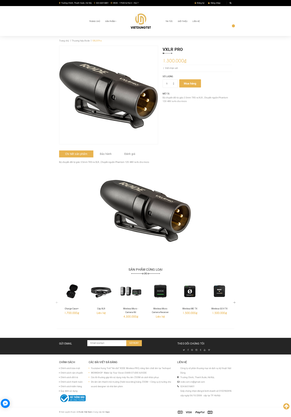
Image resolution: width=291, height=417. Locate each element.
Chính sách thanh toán (71, 382)
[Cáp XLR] (101, 291)
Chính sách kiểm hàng (71, 386)
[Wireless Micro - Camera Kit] (130, 291)
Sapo (107, 412)
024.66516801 (102, 3)
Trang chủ (94, 21)
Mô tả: (166, 93)
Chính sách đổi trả (69, 377)
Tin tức (169, 21)
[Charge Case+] (71, 291)
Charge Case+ (72, 308)
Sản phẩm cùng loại (146, 269)
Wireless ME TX (189, 308)
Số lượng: (168, 76)
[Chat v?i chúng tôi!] (5, 403)
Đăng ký (200, 3)
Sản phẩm (110, 21)
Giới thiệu (183, 21)
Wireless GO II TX (219, 308)
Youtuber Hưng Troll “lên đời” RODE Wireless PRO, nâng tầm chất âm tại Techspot (131, 368)
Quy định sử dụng (68, 391)
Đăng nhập (216, 3)
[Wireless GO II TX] (219, 291)
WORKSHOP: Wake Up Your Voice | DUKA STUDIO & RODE (119, 373)
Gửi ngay (134, 343)
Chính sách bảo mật (70, 368)
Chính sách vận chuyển (71, 373)
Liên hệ (196, 21)
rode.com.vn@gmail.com (192, 382)
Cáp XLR (101, 308)
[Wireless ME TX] (189, 291)
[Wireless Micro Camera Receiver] (160, 291)
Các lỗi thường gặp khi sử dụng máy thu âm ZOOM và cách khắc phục (125, 377)
